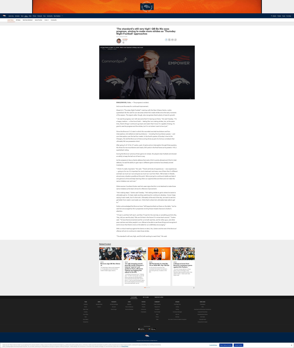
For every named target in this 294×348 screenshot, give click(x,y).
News (157, 314)
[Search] (271, 16)
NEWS (99, 301)
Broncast (114, 306)
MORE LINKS (202, 301)
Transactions (85, 321)
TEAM (85, 301)
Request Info (157, 306)
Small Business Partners (203, 314)
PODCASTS (113, 301)
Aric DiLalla (125, 39)
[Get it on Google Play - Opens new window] (152, 330)
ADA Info (177, 314)
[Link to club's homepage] (4, 16)
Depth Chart (85, 309)
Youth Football (157, 311)
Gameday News (99, 304)
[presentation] (194, 288)
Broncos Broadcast (129, 309)
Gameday (143, 304)
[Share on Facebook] (166, 40)
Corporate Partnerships (202, 311)
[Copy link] (175, 40)
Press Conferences (129, 306)
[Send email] (172, 40)
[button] (147, 72)
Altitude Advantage (114, 304)
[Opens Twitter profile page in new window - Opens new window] (123, 43)
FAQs (203, 306)
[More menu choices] (62, 15)
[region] (147, 345)
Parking (177, 309)
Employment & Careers (202, 321)
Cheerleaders (143, 311)
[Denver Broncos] (147, 336)
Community (143, 309)
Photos (157, 316)
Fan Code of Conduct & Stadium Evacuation (177, 319)
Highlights (129, 304)
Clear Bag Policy (177, 304)
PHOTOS (143, 301)
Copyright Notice (202, 319)
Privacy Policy (125, 346)
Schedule (86, 304)
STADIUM (177, 301)
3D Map (177, 306)
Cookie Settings (213, 345)
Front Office (85, 314)
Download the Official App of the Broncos (202, 309)
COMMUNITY (157, 301)
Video (157, 319)
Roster (85, 306)
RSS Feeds (202, 316)
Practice (143, 306)
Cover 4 (99, 306)
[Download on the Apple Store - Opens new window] (141, 329)
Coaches (85, 311)
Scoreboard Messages (177, 311)
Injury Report (85, 319)
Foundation (157, 309)
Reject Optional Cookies (226, 345)
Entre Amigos (114, 309)
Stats (86, 316)
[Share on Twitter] (169, 40)
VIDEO (129, 301)
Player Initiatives (157, 304)
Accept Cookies (238, 345)
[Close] (291, 345)
